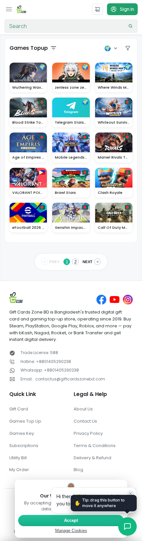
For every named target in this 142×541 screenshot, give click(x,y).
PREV (54, 262)
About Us (83, 409)
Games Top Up (25, 421)
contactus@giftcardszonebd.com (70, 379)
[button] (126, 525)
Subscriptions (23, 445)
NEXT (88, 262)
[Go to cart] (97, 9)
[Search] (130, 26)
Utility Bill (18, 458)
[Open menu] (9, 9)
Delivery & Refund (92, 458)
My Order (19, 469)
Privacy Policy (88, 433)
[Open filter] (53, 48)
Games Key (21, 433)
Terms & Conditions (95, 445)
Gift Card (18, 409)
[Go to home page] (21, 9)
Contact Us (85, 421)
